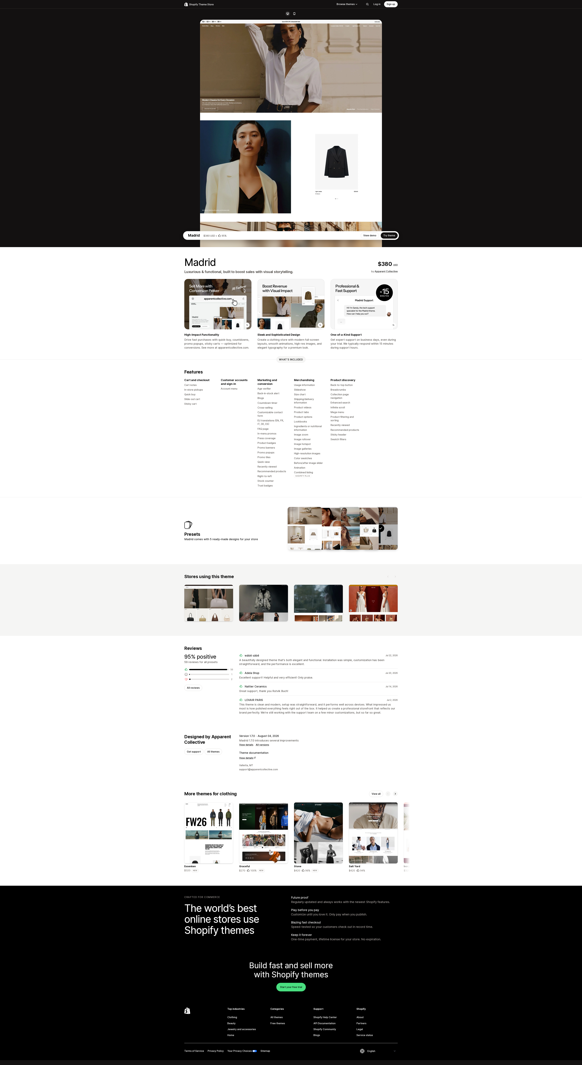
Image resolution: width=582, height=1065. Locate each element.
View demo (369, 235)
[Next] (395, 576)
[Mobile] (294, 13)
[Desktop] (287, 13)
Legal (359, 1029)
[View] (208, 604)
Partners (361, 1023)
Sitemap (265, 1050)
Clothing (232, 1017)
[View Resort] (343, 528)
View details (246, 744)
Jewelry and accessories (241, 1029)
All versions (262, 744)
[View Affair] (324, 528)
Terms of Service (194, 1050)
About (360, 1017)
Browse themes (346, 4)
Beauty (231, 1023)
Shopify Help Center (325, 1017)
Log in (376, 4)
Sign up (391, 4)
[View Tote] (362, 528)
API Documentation (324, 1023)
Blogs (316, 1035)
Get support (194, 751)
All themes (213, 751)
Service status (364, 1035)
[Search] (367, 4)
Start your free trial (291, 987)
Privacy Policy (216, 1050)
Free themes (277, 1023)
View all (376, 793)
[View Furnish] (305, 528)
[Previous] (388, 576)
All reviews (193, 687)
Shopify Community (324, 1029)
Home (230, 1035)
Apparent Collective (386, 271)
